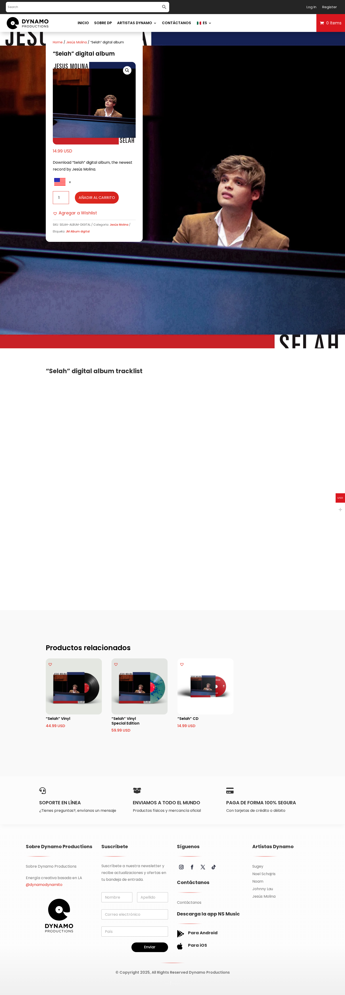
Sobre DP (103, 22)
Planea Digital (176, 983)
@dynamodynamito (44, 884)
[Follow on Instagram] (181, 867)
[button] (127, 70)
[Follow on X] (203, 867)
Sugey (257, 866)
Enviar (149, 947)
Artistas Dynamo (134, 22)
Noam (257, 881)
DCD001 (167, 983)
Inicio (83, 22)
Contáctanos (176, 22)
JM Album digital (78, 231)
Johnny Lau (262, 889)
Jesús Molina (76, 42)
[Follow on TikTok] (213, 867)
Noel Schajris (264, 874)
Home (58, 42)
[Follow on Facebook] (192, 867)
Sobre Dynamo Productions (51, 866)
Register (329, 6)
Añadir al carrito (97, 197)
